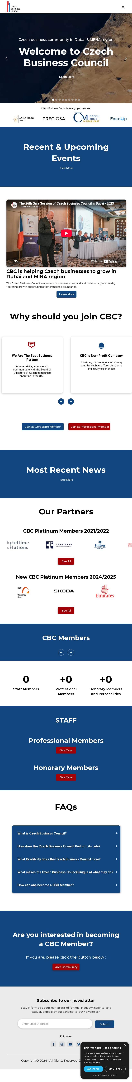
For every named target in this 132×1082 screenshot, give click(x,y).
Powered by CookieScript (105, 1075)
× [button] (125, 1045)
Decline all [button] (115, 1068)
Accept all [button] (93, 1068)
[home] (13, 7)
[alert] (104, 1060)
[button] (123, 7)
